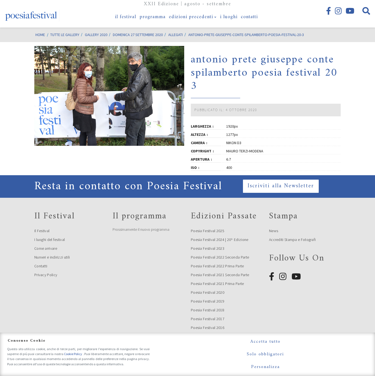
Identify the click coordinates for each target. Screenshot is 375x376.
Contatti (40, 266)
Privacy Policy (45, 274)
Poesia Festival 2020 (207, 292)
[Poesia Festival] (31, 14)
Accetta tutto (265, 341)
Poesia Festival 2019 (207, 301)
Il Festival (41, 230)
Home (40, 34)
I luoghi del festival (49, 239)
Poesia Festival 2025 (207, 230)
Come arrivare (45, 248)
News (273, 230)
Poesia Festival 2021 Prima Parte (217, 283)
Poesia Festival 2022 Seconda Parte (220, 257)
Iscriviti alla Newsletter (281, 186)
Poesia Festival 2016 (207, 327)
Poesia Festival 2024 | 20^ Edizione (219, 239)
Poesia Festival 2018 (207, 310)
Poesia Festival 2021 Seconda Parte (220, 274)
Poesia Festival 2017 (207, 318)
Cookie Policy (73, 354)
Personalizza (265, 367)
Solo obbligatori (265, 354)
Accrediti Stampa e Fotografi (292, 239)
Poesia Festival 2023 (207, 248)
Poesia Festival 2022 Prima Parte (217, 266)
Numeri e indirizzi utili (52, 257)
